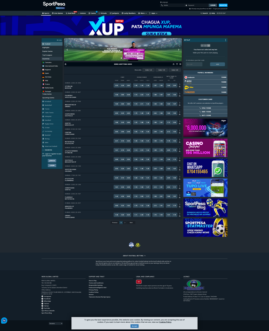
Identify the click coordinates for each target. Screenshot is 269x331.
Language (165, 2)
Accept (134, 326)
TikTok (46, 306)
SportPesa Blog (47, 313)
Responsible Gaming (95, 285)
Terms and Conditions (96, 283)
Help (213, 13)
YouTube (47, 308)
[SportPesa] (60, 5)
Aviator (91, 294)
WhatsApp (47, 301)
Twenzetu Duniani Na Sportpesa (99, 297)
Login (52, 165)
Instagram (47, 296)
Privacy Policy (93, 290)
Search (205, 13)
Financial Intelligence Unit (97, 287)
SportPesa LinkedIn (48, 311)
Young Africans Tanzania (137, 245)
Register (223, 5)
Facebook (47, 299)
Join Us (52, 161)
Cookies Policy (165, 322)
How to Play (93, 281)
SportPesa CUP (131, 245)
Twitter (46, 303)
